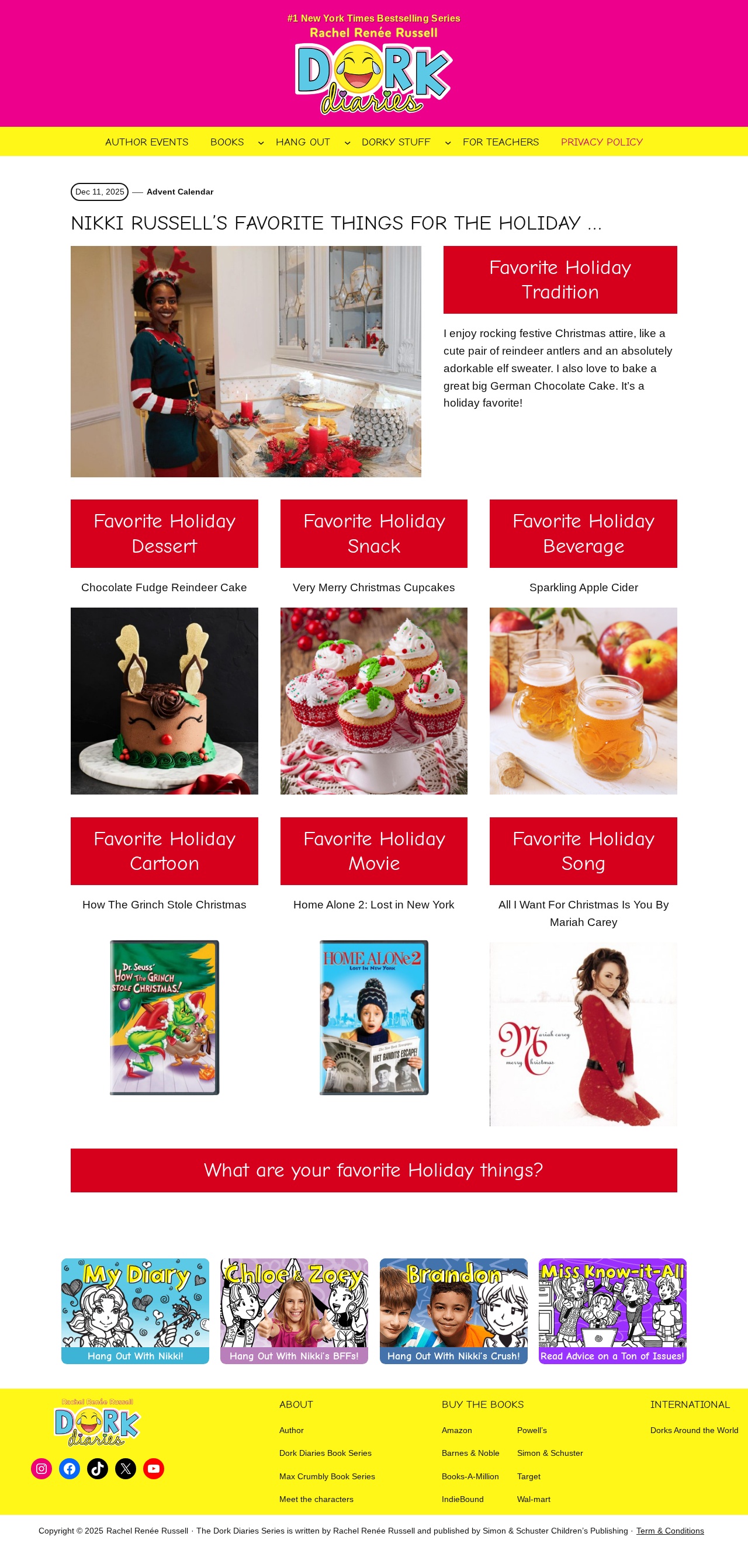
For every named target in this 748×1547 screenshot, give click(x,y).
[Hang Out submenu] (347, 141)
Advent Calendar (180, 191)
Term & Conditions (670, 1530)
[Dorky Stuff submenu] (448, 141)
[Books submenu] (261, 141)
